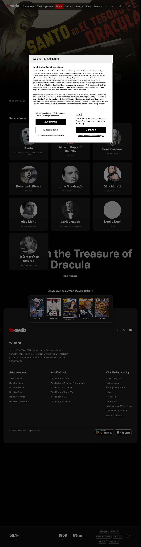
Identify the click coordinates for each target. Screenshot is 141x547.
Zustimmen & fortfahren (51, 122)
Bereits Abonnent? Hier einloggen (91, 136)
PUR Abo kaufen (91, 130)
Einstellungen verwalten (51, 130)
